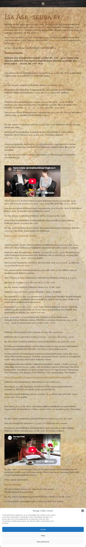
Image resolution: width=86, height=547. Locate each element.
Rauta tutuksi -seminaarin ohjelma (20, 235)
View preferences (43, 542)
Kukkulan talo (54, 40)
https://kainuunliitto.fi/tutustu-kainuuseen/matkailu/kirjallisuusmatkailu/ (38, 377)
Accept (43, 529)
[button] (83, 511)
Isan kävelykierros (12, 484)
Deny (43, 535)
